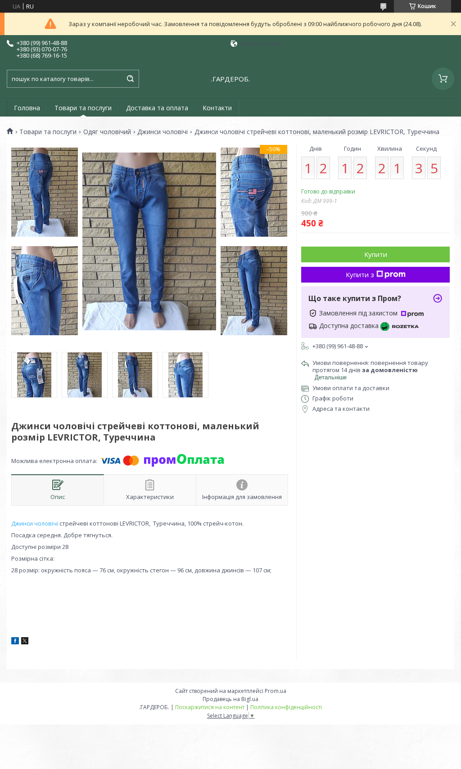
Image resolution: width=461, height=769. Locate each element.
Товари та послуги (83, 107)
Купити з (360, 274)
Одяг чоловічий (107, 132)
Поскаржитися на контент (209, 707)
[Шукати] (130, 79)
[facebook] (15, 642)
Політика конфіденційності (286, 707)
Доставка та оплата (157, 107)
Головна (27, 107)
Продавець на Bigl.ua (230, 699)
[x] (24, 642)
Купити (375, 254)
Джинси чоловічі (162, 132)
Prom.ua (275, 691)
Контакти (217, 107)
